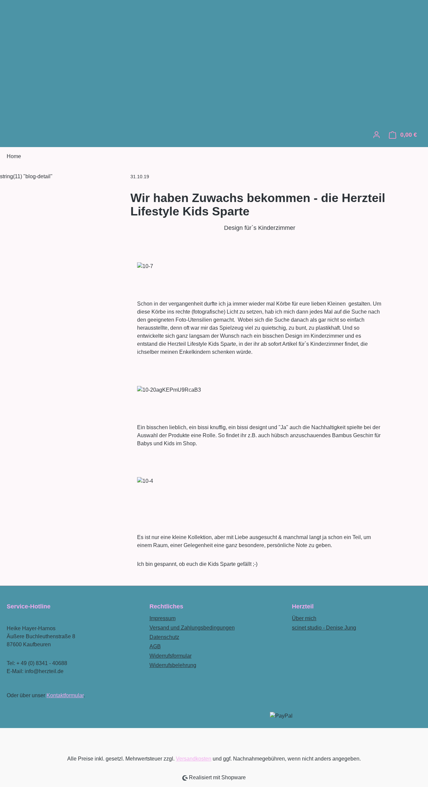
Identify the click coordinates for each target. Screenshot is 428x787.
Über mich (304, 618)
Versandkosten (193, 759)
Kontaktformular (65, 695)
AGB (155, 646)
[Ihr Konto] (376, 134)
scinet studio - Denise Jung (324, 628)
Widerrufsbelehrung (172, 665)
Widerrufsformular (170, 656)
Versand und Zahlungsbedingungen (192, 628)
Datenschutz (164, 637)
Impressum (162, 618)
